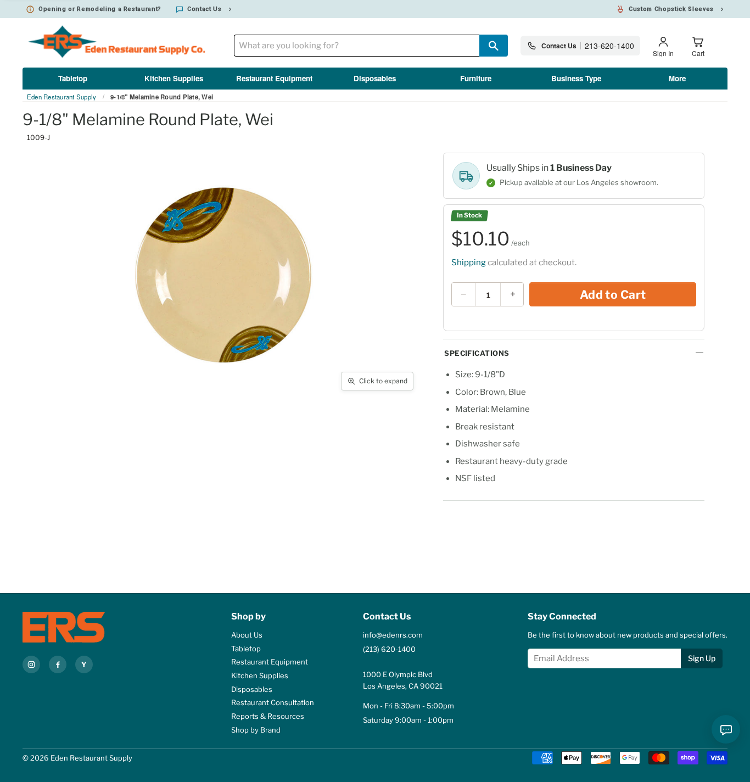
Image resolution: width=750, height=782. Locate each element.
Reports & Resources (267, 716)
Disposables (375, 78)
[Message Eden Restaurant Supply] (726, 729)
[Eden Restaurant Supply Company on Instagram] (31, 664)
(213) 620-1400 (389, 649)
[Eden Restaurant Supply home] (83, 627)
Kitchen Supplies (173, 78)
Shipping (468, 262)
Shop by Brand (256, 729)
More (677, 78)
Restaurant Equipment (274, 78)
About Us (246, 634)
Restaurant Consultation (272, 702)
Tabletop (72, 78)
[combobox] (356, 46)
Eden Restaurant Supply (62, 97)
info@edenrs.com (393, 634)
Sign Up (701, 658)
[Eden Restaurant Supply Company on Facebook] (57, 664)
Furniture (475, 78)
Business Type (576, 78)
